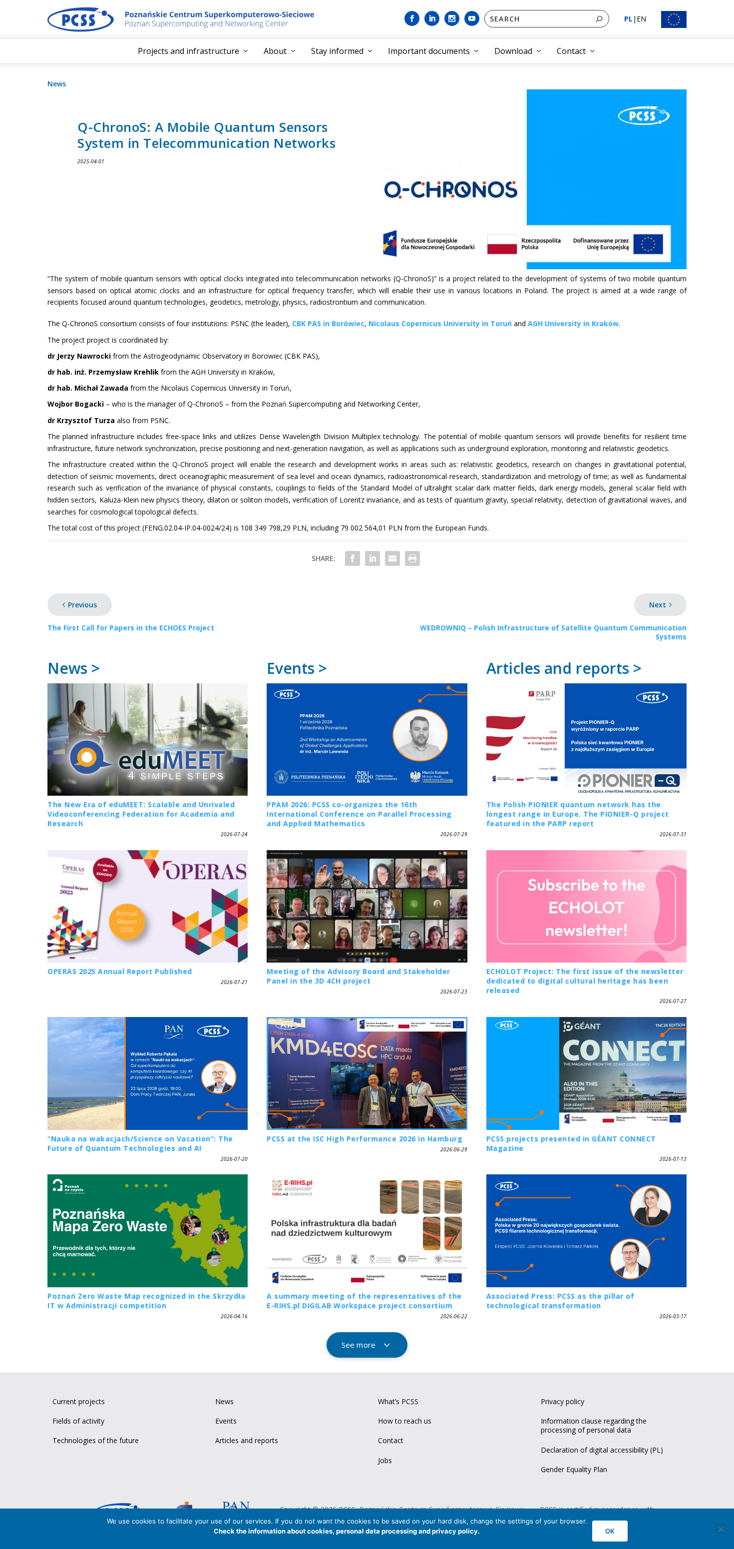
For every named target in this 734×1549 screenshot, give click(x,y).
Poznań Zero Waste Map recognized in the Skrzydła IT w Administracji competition (146, 1300)
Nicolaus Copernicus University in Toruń (440, 323)
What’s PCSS (398, 1401)
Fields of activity (78, 1421)
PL (628, 18)
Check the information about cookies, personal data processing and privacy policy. (347, 1531)
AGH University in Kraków (573, 323)
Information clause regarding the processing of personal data (594, 1425)
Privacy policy (562, 1401)
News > (73, 668)
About (275, 50)
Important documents (429, 50)
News (56, 83)
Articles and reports (246, 1440)
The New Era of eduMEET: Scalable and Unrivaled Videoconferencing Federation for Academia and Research (141, 814)
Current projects (78, 1401)
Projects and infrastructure (188, 50)
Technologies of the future (95, 1440)
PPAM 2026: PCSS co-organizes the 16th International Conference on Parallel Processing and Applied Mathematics (359, 814)
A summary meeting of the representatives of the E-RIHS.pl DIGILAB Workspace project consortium (364, 1300)
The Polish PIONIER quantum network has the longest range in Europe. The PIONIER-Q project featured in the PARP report (577, 814)
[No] (721, 1529)
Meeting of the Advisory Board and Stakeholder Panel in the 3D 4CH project (358, 976)
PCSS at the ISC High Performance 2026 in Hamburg (364, 1138)
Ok (610, 1531)
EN (641, 18)
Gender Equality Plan (574, 1469)
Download (513, 50)
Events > (297, 668)
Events (226, 1421)
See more (358, 1345)
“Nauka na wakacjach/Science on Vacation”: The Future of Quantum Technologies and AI (140, 1143)
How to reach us (404, 1421)
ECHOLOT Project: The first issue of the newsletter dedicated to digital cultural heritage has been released (585, 981)
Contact (571, 50)
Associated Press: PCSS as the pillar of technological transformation (560, 1300)
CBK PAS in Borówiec (328, 323)
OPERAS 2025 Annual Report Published (119, 971)
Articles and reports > (564, 668)
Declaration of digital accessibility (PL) (602, 1450)
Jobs (385, 1460)
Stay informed (337, 50)
